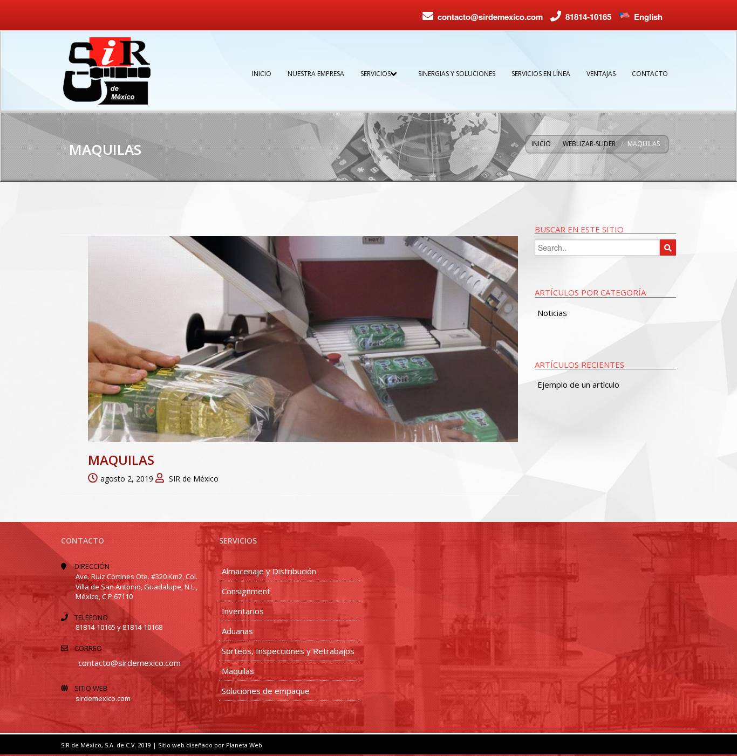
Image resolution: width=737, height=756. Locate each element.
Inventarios (243, 611)
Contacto (650, 73)
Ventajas (601, 73)
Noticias (552, 312)
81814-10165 (588, 17)
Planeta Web (244, 745)
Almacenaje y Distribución (269, 571)
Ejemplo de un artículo (578, 384)
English (648, 17)
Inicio (261, 73)
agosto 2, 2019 (126, 478)
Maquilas (121, 460)
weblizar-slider (589, 143)
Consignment (246, 591)
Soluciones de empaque (266, 690)
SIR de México (194, 478)
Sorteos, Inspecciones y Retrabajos (288, 650)
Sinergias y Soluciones (456, 73)
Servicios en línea (540, 73)
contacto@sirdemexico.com (490, 17)
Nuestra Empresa (316, 73)
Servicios (375, 73)
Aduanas (237, 631)
